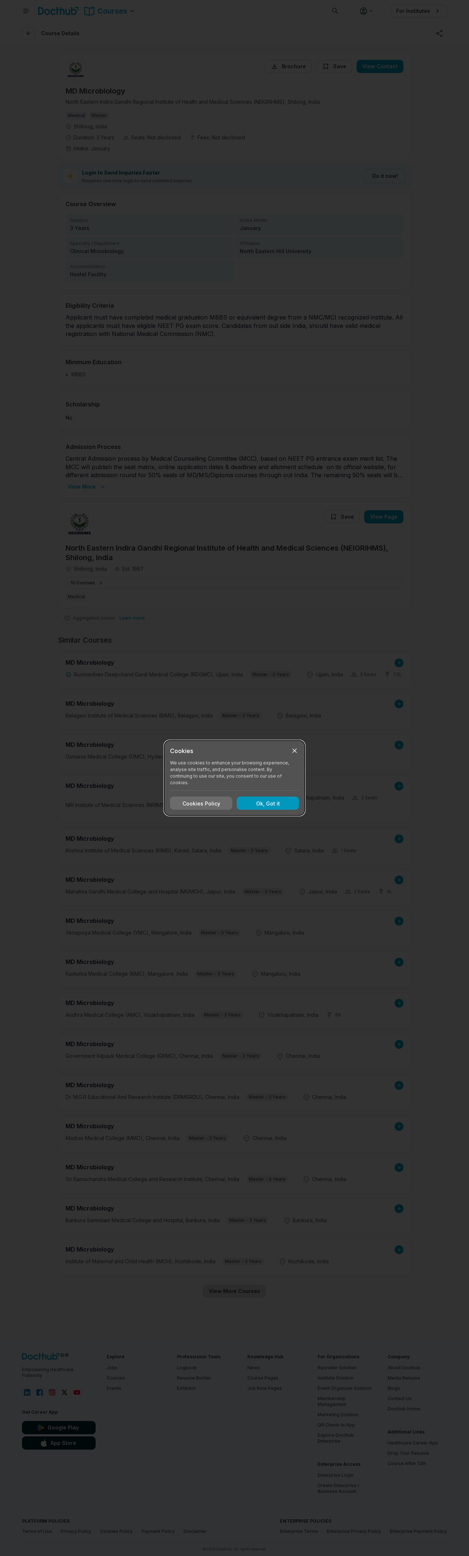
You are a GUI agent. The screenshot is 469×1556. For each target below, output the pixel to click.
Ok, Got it (268, 803)
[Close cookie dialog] (294, 750)
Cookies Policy (201, 803)
